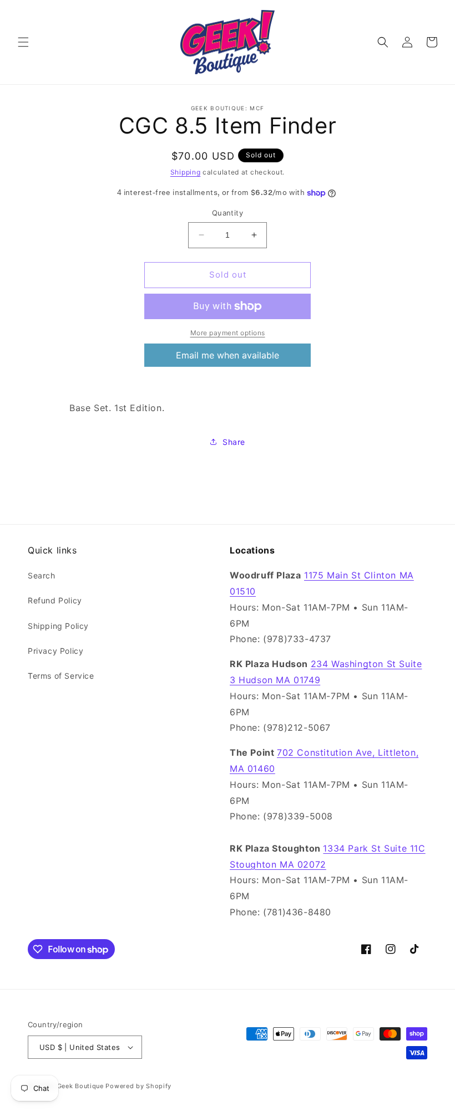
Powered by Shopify (138, 1086)
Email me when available (227, 355)
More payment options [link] (227, 333)
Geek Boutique (80, 1086)
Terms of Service (61, 675)
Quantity (227, 212)
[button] (23, 42)
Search (41, 575)
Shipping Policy (58, 626)
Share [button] (234, 442)
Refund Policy (55, 600)
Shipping (185, 172)
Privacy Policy (55, 650)
